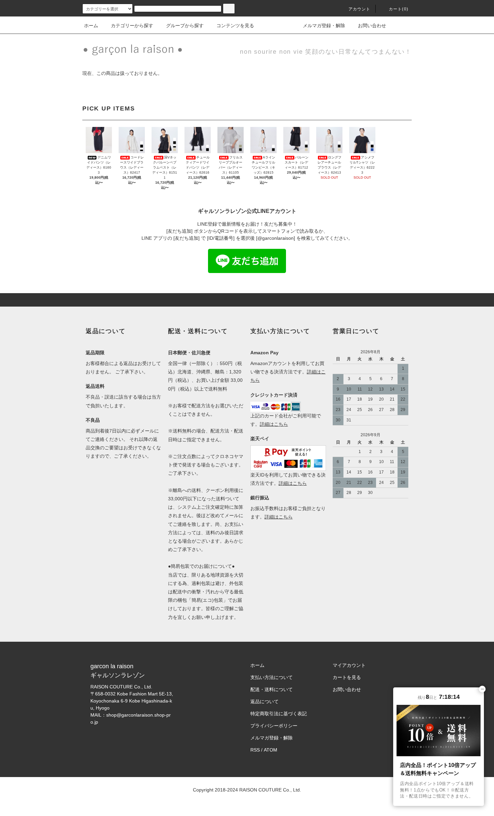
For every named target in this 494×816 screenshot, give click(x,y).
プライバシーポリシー (273, 725)
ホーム (91, 25)
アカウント (359, 9)
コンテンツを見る (235, 25)
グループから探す (185, 25)
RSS (255, 750)
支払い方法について (271, 677)
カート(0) (398, 9)
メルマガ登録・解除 (324, 25)
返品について (264, 701)
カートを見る (347, 677)
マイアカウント (349, 665)
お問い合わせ (372, 25)
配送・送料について (271, 689)
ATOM (270, 750)
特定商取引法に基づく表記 (278, 713)
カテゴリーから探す (132, 25)
